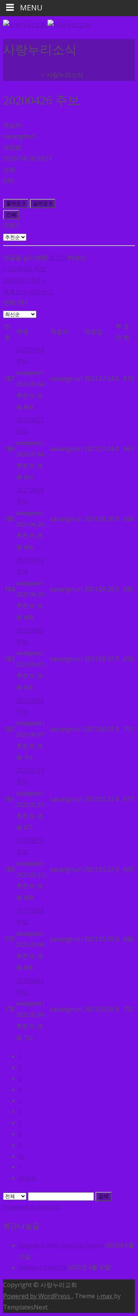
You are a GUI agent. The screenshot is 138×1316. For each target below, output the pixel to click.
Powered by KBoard (31, 1207)
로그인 (58, 257)
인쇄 (11, 214)
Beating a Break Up (42, 1267)
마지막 (27, 1178)
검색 (103, 1196)
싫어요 (42, 203)
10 (21, 1156)
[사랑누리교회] (46, 24)
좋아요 (15, 203)
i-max (105, 1296)
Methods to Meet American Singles (61, 1245)
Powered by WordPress (37, 1296)
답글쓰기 (41, 292)
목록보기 (15, 292)
